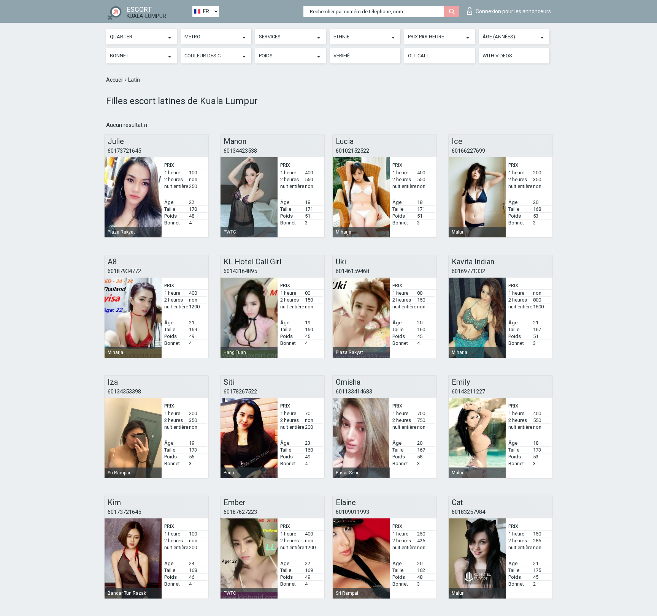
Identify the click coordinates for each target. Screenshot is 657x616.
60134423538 (240, 150)
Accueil (115, 80)
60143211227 (468, 391)
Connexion (513, 11)
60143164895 (240, 271)
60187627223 (240, 512)
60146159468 (352, 271)
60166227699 (468, 150)
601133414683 (354, 391)
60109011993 (352, 512)
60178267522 (240, 391)
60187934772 (124, 271)
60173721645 (124, 150)
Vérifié (341, 55)
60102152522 (352, 150)
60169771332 (468, 271)
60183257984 (468, 512)
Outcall (418, 55)
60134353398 (124, 391)
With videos (497, 55)
